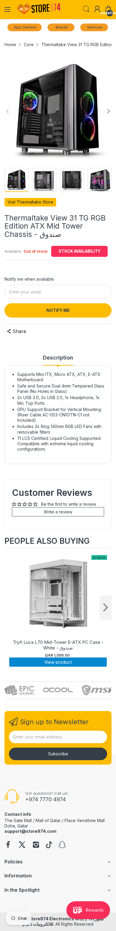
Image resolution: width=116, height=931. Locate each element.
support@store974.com (30, 831)
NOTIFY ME (58, 310)
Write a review (58, 511)
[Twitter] (22, 845)
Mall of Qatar (48, 820)
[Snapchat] (62, 845)
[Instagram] (36, 845)
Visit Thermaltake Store (30, 201)
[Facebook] (8, 845)
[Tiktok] (49, 845)
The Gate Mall (18, 820)
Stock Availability (79, 251)
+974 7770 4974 (45, 799)
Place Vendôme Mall (85, 820)
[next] (106, 608)
